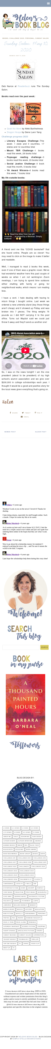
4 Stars (17, 832)
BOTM (43, 854)
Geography (42, 892)
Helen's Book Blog (28, 1037)
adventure (25, 836)
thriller (34, 939)
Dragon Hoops (14, 132)
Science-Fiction (28, 926)
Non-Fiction (8, 913)
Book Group (25, 854)
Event (23, 888)
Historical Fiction (36, 896)
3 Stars (25, 828)
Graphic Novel (20, 896)
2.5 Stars (16, 828)
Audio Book (37, 836)
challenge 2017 (9, 862)
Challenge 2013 (39, 858)
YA (14, 948)
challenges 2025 (27, 875)
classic (37, 879)
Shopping (41, 926)
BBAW (20, 845)
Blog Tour (34, 845)
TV (20, 943)
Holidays (7, 901)
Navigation (39, 909)
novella (19, 913)
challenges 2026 (10, 879)
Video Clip (35, 943)
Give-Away (7, 896)
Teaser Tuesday (9, 939)
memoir (33, 905)
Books (5, 38)
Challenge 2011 (9, 858)
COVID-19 (19, 884)
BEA (26, 845)
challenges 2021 (38, 866)
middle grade (8, 909)
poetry (21, 918)
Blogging (19, 849)
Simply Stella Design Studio (27, 1039)
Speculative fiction (26, 931)
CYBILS (28, 884)
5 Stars (36, 832)
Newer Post (10, 432)
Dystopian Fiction (10, 888)
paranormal (30, 913)
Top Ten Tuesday (9, 943)
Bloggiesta (8, 849)
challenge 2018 (25, 862)
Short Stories (9, 931)
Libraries (7, 905)
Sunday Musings (10, 935)
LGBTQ (35, 901)
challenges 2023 (27, 871)
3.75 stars (7, 832)
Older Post (40, 432)
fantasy (40, 888)
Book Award (31, 849)
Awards (38, 841)
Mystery (29, 909)
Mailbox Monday (20, 905)
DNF (35, 884)
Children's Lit (26, 879)
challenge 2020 (16, 38)
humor (16, 901)
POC (13, 918)
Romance (32, 922)
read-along (21, 922)
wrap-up (6, 948)
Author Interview (25, 841)
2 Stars (6, 828)
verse (26, 943)
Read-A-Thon (8, 922)
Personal (29, 38)
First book (7, 892)
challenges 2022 (10, 871)
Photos (6, 918)
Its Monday (26, 901)
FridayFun (19, 892)
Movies (20, 909)
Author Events (9, 841)
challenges (24, 866)
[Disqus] (25, 469)
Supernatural (39, 935)
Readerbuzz (24, 86)
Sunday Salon (42, 38)
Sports (39, 931)
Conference (8, 884)
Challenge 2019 (40, 862)
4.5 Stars (27, 832)
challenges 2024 (10, 875)
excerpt (31, 888)
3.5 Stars (35, 828)
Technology (24, 939)
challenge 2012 (24, 858)
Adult (16, 836)
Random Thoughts (33, 918)
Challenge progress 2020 (15, 136)
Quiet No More (14, 128)
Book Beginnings (10, 854)
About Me (7, 836)
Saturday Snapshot (11, 926)
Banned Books (9, 845)
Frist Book (30, 892)
